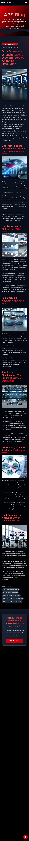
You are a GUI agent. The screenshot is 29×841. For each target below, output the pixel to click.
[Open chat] (25, 837)
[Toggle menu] (26, 2)
